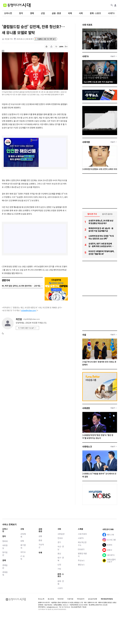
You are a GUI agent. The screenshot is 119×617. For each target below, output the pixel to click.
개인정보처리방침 (107, 599)
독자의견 (60, 599)
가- (56, 46)
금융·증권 (56, 13)
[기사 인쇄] (46, 46)
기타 (59, 568)
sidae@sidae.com (28, 310)
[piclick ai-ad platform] (15, 53)
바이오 (23, 552)
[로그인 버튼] (115, 5)
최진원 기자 (9, 39)
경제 (32, 13)
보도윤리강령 (92, 599)
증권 (40, 540)
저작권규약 (80, 599)
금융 (40, 536)
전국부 (60, 538)
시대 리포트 (87, 24)
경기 (59, 542)
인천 (59, 564)
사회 (81, 13)
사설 (84, 334)
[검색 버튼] (111, 5)
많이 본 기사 (92, 213)
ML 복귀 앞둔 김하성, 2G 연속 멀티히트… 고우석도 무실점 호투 (22, 285)
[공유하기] (51, 46)
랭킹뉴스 (81, 564)
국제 (70, 13)
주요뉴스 (81, 560)
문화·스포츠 (95, 13)
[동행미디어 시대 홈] (16, 5)
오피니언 (8, 13)
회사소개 (41, 599)
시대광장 (86, 408)
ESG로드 (81, 549)
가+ (66, 46)
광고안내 (51, 599)
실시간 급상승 (107, 213)
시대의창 (86, 141)
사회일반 (61, 533)
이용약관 (70, 599)
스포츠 (60, 588)
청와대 (5, 541)
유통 (22, 540)
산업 (43, 13)
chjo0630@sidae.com (31, 319)
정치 (21, 13)
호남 (59, 553)
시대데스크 (87, 446)
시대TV (111, 13)
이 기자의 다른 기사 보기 (26, 328)
